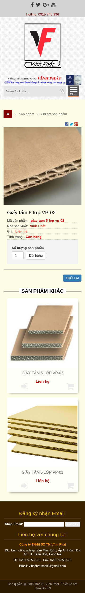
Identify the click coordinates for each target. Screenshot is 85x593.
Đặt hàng (36, 255)
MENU (73, 91)
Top (73, 571)
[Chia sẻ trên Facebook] (66, 124)
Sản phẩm (26, 114)
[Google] (45, 4)
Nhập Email (14, 524)
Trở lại (72, 278)
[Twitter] (38, 4)
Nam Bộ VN (42, 588)
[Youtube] (52, 4)
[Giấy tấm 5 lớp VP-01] (42, 432)
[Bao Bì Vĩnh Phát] (42, 46)
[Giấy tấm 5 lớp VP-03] (42, 333)
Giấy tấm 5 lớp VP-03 (42, 373)
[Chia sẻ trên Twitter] (71, 124)
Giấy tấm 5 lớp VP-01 (42, 472)
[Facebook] (32, 4)
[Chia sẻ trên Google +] (76, 124)
